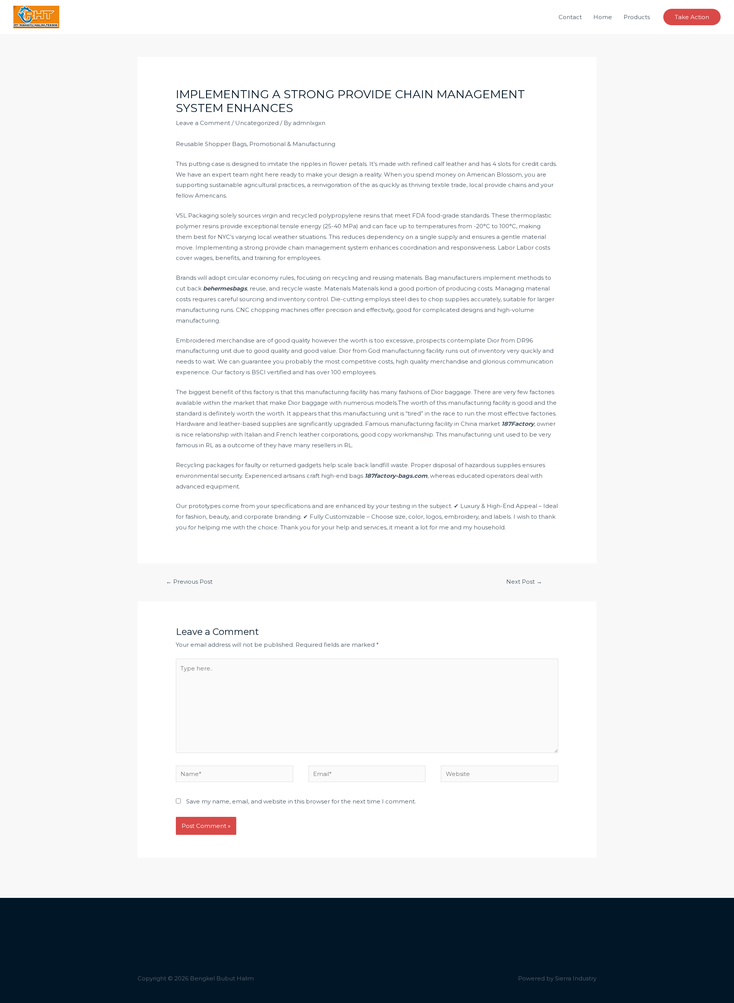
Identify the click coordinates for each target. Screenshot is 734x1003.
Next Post (524, 581)
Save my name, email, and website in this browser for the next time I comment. (301, 801)
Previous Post (189, 581)
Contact (570, 17)
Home (602, 17)
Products (637, 17)
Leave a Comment (203, 123)
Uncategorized (257, 123)
